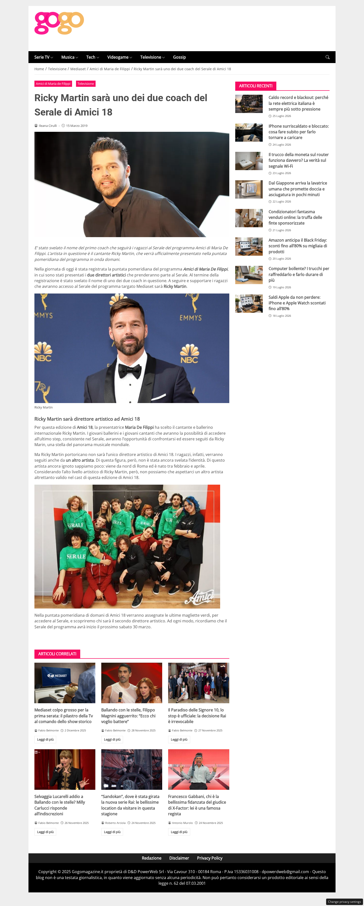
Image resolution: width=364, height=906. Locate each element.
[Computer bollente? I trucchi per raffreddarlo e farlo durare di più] (249, 275)
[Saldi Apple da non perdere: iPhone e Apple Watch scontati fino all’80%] (249, 303)
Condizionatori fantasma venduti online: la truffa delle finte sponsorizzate (295, 217)
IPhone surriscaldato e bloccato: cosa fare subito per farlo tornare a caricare (299, 131)
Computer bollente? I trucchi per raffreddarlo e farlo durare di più (299, 274)
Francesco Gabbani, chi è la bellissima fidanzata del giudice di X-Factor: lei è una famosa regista (197, 805)
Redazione (151, 858)
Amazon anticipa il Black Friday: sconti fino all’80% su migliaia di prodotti (298, 245)
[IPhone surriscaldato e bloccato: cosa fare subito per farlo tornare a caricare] (249, 132)
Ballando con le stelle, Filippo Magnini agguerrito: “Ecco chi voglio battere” (128, 715)
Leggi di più (45, 739)
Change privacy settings (344, 902)
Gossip (179, 57)
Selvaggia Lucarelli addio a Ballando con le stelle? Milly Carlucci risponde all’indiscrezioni (59, 805)
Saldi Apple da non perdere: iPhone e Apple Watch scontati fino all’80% (297, 303)
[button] (328, 57)
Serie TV (42, 57)
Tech (90, 57)
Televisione (150, 57)
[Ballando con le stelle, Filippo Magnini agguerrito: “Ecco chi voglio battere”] (131, 683)
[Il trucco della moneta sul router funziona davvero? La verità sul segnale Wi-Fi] (249, 161)
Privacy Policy (209, 858)
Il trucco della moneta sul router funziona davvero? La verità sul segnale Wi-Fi (299, 160)
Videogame (118, 57)
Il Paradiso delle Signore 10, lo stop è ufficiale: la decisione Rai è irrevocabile (197, 715)
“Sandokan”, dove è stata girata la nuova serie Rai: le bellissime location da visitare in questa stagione (130, 805)
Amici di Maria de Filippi (53, 83)
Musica (68, 57)
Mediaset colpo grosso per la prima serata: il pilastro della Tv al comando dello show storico (63, 715)
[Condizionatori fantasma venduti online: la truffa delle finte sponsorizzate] (249, 218)
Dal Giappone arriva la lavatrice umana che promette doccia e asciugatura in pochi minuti (298, 188)
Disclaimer (179, 858)
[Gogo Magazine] (59, 28)
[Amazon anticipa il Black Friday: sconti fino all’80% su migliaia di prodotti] (249, 246)
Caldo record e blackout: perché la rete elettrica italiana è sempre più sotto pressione (298, 103)
